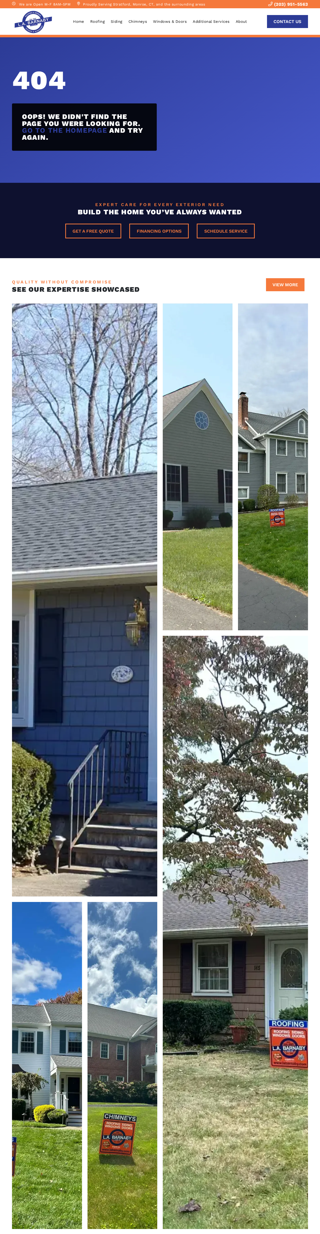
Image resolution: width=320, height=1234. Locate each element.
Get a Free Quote (93, 231)
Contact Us (287, 21)
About (241, 21)
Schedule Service (226, 231)
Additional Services (211, 21)
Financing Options (159, 231)
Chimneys (137, 21)
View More (285, 284)
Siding (116, 21)
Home (78, 21)
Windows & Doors (170, 21)
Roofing (97, 21)
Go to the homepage (64, 130)
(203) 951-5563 (290, 4)
